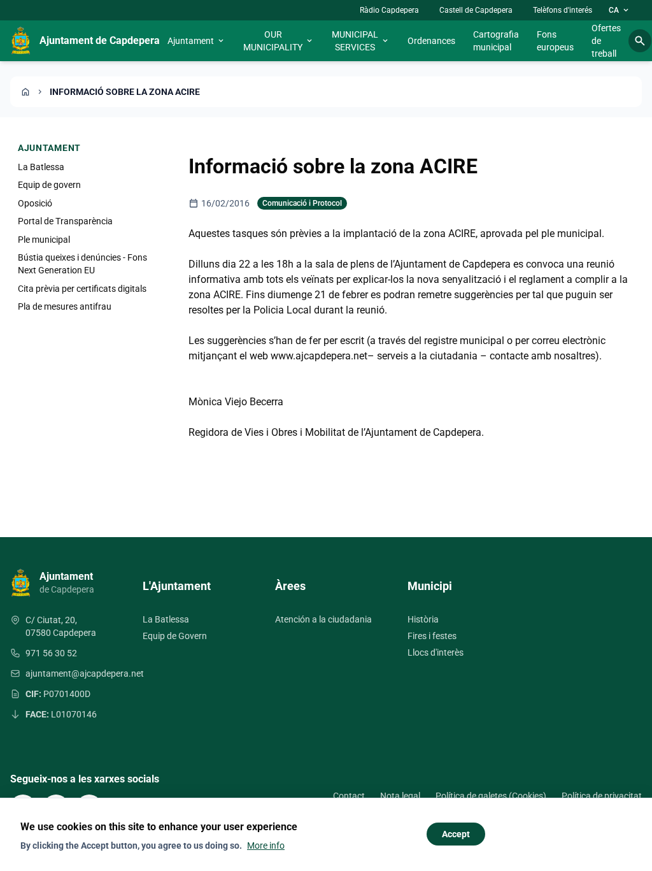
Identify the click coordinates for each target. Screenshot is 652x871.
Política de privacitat (602, 796)
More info (266, 845)
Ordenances (431, 41)
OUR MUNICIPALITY (278, 40)
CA (619, 10)
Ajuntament (196, 41)
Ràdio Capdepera (389, 10)
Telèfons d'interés (562, 10)
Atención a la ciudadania (323, 619)
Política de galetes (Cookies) (491, 796)
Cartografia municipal (496, 40)
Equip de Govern (175, 636)
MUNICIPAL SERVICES (361, 40)
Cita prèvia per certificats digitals (82, 289)
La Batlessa (41, 167)
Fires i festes (432, 636)
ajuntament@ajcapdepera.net (84, 673)
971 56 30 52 (51, 653)
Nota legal (400, 796)
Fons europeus (555, 40)
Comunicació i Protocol (302, 203)
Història (423, 619)
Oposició (35, 203)
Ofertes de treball (606, 41)
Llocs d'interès (436, 652)
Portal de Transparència (65, 221)
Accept (456, 834)
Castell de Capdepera (476, 10)
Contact (349, 796)
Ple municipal (44, 239)
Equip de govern (49, 185)
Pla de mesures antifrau (64, 306)
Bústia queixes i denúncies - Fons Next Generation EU (82, 263)
